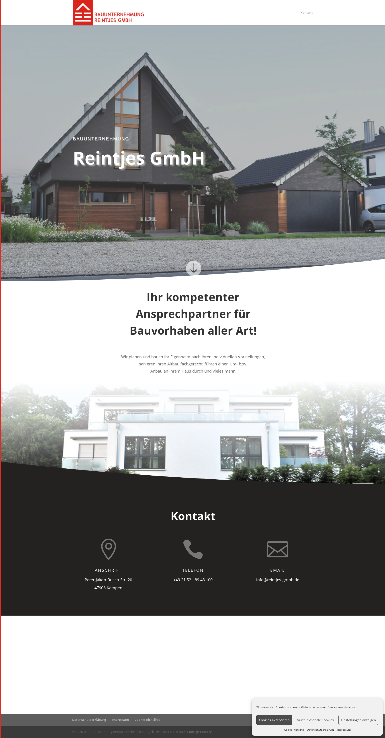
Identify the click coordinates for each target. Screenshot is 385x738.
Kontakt (307, 13)
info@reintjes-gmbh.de (277, 579)
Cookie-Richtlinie (294, 730)
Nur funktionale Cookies (315, 720)
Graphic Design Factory (194, 732)
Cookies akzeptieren (274, 720)
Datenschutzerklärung (320, 730)
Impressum (344, 730)
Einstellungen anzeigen (358, 720)
